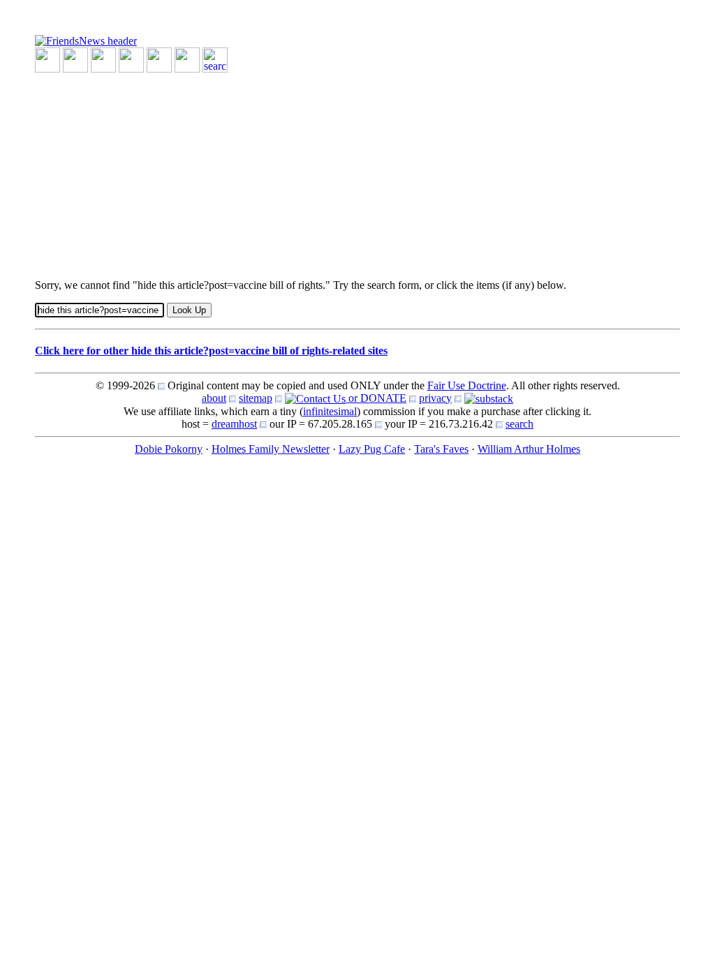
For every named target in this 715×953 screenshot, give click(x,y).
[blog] (75, 59)
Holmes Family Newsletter (271, 449)
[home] (86, 40)
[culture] (103, 59)
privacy (435, 398)
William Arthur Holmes (529, 449)
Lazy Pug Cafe (372, 449)
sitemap (255, 398)
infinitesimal (330, 411)
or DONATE (376, 398)
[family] (159, 59)
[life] (187, 59)
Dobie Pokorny (168, 449)
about (214, 398)
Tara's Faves (441, 449)
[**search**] (215, 59)
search (519, 424)
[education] (131, 59)
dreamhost (234, 424)
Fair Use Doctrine (466, 385)
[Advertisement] (357, 170)
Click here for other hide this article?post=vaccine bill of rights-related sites (211, 351)
